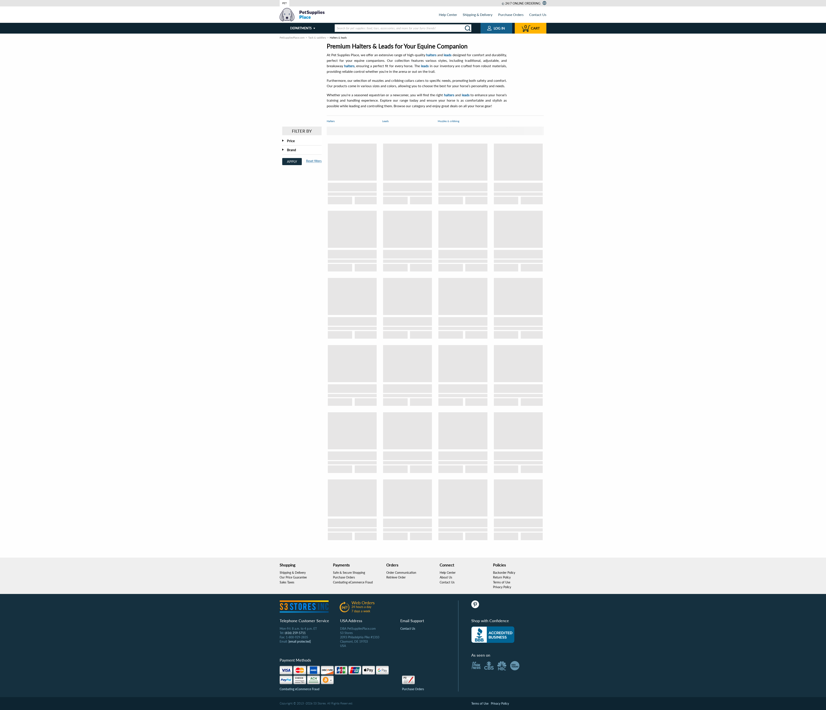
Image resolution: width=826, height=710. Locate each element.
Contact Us (537, 14)
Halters (331, 121)
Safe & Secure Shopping (349, 572)
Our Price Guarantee (293, 577)
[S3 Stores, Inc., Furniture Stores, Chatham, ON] (492, 634)
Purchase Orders (511, 14)
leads (448, 55)
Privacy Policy (502, 587)
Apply (292, 161)
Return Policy (502, 577)
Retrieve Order (396, 577)
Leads (385, 121)
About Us (446, 577)
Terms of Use (501, 582)
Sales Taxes (287, 582)
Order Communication (401, 572)
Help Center (448, 14)
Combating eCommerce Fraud (353, 582)
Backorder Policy (504, 572)
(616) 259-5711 (295, 633)
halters (431, 55)
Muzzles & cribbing (448, 121)
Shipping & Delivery (477, 14)
